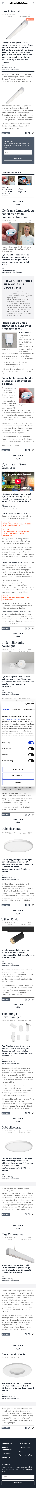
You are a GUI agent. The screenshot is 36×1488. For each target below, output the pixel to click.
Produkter (5, 133)
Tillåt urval (18, 776)
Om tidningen (24, 1447)
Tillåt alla (18, 769)
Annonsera (6, 1457)
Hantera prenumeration (7, 1448)
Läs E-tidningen (25, 1443)
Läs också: (17, 524)
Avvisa (18, 782)
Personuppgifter (25, 1455)
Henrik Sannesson (8, 270)
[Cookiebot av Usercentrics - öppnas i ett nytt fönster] (25, 704)
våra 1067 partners (13, 719)
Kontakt (22, 1451)
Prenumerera (7, 1443)
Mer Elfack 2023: (16, 532)
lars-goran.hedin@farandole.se (11, 69)
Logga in (33, 3)
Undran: (16, 598)
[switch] (31, 748)
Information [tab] (16, 709)
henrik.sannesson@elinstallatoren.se (12, 272)
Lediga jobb (6, 1453)
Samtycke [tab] (5, 709)
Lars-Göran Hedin (8, 68)
